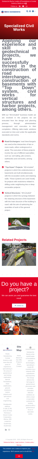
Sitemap (19, 445)
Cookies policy (29, 442)
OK (19, 456)
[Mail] (9, 429)
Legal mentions (19, 442)
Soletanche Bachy (9, 442)
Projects (19, 362)
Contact (18, 366)
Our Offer (19, 360)
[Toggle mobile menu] (30, 11)
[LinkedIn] (6, 429)
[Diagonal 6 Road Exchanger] (19, 254)
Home (19, 355)
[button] (34, 11)
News (19, 364)
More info (33, 450)
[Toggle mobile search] (27, 11)
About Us (19, 358)
